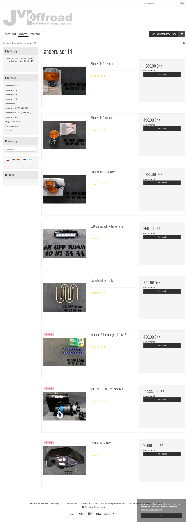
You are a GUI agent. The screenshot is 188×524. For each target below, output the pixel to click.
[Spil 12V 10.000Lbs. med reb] (64, 407)
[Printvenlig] (184, 43)
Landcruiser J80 (11, 104)
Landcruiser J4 (11, 90)
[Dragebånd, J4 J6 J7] (64, 299)
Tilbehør (8, 131)
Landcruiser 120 (11, 86)
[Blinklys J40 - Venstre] (64, 190)
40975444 (93, 503)
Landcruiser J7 (11, 99)
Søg (182, 3)
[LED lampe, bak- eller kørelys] (64, 245)
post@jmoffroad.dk (116, 503)
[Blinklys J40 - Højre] (64, 82)
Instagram (101, 507)
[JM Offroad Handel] (94, 18)
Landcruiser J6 (11, 95)
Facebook (89, 507)
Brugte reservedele (12, 122)
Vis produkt (162, 74)
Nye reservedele (11, 126)
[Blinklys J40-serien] (64, 136)
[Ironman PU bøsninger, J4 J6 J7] (64, 353)
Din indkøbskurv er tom (164, 34)
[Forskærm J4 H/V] (64, 462)
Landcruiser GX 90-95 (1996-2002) (19, 108)
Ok (161, 515)
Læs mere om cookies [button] (151, 509)
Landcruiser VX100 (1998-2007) (18, 113)
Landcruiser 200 (11, 117)
